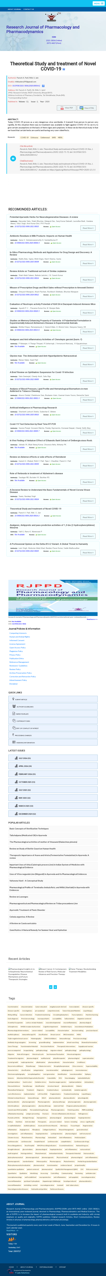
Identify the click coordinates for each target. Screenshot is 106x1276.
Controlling (55, 1173)
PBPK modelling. (87, 1110)
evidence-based (66, 1165)
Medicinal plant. (80, 1137)
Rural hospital (29, 1145)
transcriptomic (74, 1007)
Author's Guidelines (24, 707)
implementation (58, 1042)
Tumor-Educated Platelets (71, 1011)
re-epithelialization (14, 1125)
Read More (87, 228)
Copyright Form (23, 721)
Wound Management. (66, 1129)
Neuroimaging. (70, 1078)
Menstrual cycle (38, 1054)
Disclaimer (13, 684)
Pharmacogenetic (44, 1102)
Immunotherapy (65, 1038)
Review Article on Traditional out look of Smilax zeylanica (38, 271)
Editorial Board (46, 1267)
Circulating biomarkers (61, 1015)
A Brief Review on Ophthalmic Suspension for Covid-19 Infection (42, 372)
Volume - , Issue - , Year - (34, 102)
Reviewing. (79, 1173)
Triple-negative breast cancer (18, 1038)
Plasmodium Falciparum (16, 1090)
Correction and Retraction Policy (22, 676)
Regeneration (87, 1125)
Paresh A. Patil (22, 78)
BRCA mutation (68, 1034)
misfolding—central (30, 1185)
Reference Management (19, 662)
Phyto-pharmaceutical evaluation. (19, 1165)
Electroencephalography (16, 1074)
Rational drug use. (82, 1145)
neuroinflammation (14, 1181)
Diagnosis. (40, 1090)
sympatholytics (66, 1141)
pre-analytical (39, 1011)
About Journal (14, 9)
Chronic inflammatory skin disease (63, 1114)
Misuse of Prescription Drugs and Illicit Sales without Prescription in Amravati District (52, 287)
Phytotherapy (30, 1066)
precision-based (91, 1030)
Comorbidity (51, 1078)
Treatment (30, 1090)
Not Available (20, 346)
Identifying (33, 1173)
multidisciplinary (13, 1034)
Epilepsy (88, 1074)
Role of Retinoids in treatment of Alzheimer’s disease (36, 473)
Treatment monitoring (42, 1015)
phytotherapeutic (59, 1058)
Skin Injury (63, 1125)
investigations (27, 1011)
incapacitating (28, 1050)
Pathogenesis (83, 1114)
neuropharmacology (15, 1177)
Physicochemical (62, 1157)
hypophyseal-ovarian (86, 1046)
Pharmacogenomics (58, 1110)
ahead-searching (73, 1042)
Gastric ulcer (27, 1082)
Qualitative (23, 1173)
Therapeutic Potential (73, 1153)
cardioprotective (56, 1133)
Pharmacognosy (55, 1161)
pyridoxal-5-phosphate (32, 1181)
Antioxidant (52, 1137)
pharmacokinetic (54, 1062)
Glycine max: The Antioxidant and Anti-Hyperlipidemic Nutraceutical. (43, 356)
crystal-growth (13, 1062)
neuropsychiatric (43, 1018)
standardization (28, 1161)
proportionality (80, 1165)
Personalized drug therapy (39, 1110)
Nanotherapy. (27, 1086)
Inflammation (12, 1129)
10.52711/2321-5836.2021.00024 (27, 499)
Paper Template (22, 714)
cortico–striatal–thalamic (34, 1022)
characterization (26, 1007)
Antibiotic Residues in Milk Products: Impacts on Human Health (41, 236)
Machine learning (92, 1015)
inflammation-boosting (15, 1114)
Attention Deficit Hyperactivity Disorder (30, 1078)
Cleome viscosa (13, 1137)
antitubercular (91, 1173)
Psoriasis (46, 1114)
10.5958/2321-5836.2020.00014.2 (26, 86)
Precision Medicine (47, 1046)
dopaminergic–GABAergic (51, 1181)
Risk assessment (92, 1169)
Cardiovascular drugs (81, 1141)
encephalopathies (34, 1074)
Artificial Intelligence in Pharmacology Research (33, 407)
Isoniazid (60, 1185)
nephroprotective (27, 1062)
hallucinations (69, 1018)
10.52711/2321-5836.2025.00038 (27, 262)
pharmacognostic (48, 1157)
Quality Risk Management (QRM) (66, 1169)
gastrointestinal (82, 1129)
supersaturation (88, 1058)
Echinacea (34, 138)
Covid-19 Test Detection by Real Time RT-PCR (33, 424)
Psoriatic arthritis (14, 1118)
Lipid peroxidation (75, 1082)
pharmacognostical (32, 1157)
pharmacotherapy (59, 1102)
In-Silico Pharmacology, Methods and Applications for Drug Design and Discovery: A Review (51, 253)
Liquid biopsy (87, 1011)
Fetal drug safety (73, 1110)
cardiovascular (13, 1141)
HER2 (79, 1034)
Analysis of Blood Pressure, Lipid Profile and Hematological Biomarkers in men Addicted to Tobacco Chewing (49, 390)
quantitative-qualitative (16, 1169)
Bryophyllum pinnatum (61, 1066)
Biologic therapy (28, 1118)
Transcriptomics (77, 1015)
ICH (82, 1169)
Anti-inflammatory (65, 1137)
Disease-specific (13, 1011)
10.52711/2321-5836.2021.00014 (27, 278)
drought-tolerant (14, 1149)
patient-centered (33, 1169)
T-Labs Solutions (22, 1273)
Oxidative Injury (66, 1026)
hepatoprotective (84, 1118)
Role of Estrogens (23, 1054)
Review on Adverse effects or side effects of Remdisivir (38, 457)
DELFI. (44, 1098)
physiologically (83, 1098)
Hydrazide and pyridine (39, 1189)
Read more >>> (92, 619)
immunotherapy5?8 (28, 1034)
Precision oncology (79, 1038)
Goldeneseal (45, 138)
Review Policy (15, 669)
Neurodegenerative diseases (18, 1189)
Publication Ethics (16, 658)
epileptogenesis (67, 1070)
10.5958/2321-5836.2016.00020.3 (27, 311)
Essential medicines (66, 1145)
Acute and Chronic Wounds (47, 1125)
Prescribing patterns (15, 1145)
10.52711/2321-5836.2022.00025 (27, 551)
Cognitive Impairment (50, 1026)
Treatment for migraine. (16, 1058)
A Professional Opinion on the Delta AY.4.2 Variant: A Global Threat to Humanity (49, 544)
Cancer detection (26, 1015)
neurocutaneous (81, 1070)
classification (43, 1034)
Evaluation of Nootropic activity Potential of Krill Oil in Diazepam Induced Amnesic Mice (53, 304)
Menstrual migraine (74, 1054)
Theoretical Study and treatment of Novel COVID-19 (53, 66)
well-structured (85, 1133)
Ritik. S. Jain (34, 78)
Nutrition (19, 1122)
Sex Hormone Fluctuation (55, 1054)
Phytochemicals (40, 1153)
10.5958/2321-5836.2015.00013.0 (27, 330)
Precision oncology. (28, 1018)
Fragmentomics (55, 1094)
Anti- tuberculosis (72, 1185)
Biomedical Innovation (89, 1042)
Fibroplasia (36, 1129)
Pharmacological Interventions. (18, 1030)
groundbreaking (44, 1042)
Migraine (11, 1054)
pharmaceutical (39, 1165)
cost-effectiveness (14, 1094)
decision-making (77, 1030)
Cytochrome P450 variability (17, 1110)
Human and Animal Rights (19, 637)
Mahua (10, 1122)
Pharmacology (40, 1137)
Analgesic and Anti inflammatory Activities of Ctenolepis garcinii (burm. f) (46, 339)
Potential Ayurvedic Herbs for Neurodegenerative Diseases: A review (44, 217)
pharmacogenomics (29, 1106)
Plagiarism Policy (16, 651)
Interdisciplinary (13, 1106)
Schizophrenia (13, 1026)
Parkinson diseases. (57, 1189)
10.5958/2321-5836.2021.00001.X (27, 398)
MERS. (60, 138)
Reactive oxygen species (57, 1082)
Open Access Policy (17, 647)
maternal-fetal (58, 1106)
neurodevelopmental (53, 1022)
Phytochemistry (27, 1137)
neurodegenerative (88, 1177)
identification (62, 1074)
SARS (54, 138)
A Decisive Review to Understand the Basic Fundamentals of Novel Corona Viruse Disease (50, 491)
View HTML (89, 108)
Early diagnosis (13, 1018)
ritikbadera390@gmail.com (25, 82)
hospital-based (40, 1141)
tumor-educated (41, 1007)
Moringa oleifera (26, 1153)
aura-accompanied (14, 1050)
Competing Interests (18, 633)
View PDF (68, 108)
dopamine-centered (84, 1018)
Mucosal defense (14, 1086)
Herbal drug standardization (87, 1161)
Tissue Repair (75, 1125)
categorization (38, 1070)
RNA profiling (12, 1015)
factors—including (71, 1122)
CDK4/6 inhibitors (50, 1038)
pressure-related (56, 1122)
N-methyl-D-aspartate (15, 1022)
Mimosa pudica (42, 1161)
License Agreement (17, 644)
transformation (52, 1165)
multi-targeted (13, 1153)
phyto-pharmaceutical (15, 1157)
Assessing (44, 1173)
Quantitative (12, 1173)
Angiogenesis (24, 1129)
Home (11, 1267)
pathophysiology (41, 1050)
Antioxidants (89, 1082)
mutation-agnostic (80, 1090)
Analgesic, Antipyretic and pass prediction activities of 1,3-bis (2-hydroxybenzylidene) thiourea (52, 526)
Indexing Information (25, 743)
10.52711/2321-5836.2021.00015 (27, 226)
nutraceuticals (85, 1149)
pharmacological (85, 1022)
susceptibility (57, 1018)
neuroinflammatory (70, 1022)
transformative (13, 1007)
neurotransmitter (52, 1070)
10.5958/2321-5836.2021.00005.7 (27, 431)
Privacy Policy (14, 655)
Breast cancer (55, 1034)
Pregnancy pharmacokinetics (76, 1106)
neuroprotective (45, 1177)
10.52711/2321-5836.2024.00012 (27, 295)
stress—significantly (87, 1122)
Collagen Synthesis (49, 1129)
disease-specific (88, 1007)
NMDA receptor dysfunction (30, 1026)
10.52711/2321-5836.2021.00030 (27, 464)
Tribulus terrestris (44, 1066)
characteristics (13, 1070)
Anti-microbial (30, 1122)
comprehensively (53, 1011)
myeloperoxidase (14, 1082)
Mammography (36, 1038)
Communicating (67, 1173)
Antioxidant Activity (56, 1153)
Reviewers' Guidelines (18, 666)
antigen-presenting (32, 1114)
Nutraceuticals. (89, 1153)
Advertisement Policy (18, 680)
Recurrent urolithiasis (15, 1066)
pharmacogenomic (28, 1102)
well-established (30, 1177)
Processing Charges (23, 735)
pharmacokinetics (85, 1181)
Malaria (79, 1086)
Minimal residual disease (16, 1098)
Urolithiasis (81, 1062)
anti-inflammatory (27, 1133)
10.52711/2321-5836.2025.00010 (27, 415)
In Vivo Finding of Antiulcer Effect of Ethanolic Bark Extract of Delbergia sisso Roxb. (51, 440)
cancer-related (37, 1030)
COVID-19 (24, 138)
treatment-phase (53, 1090)
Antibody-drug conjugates (17, 1042)
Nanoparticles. (42, 1118)
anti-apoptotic (73, 1177)
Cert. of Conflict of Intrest (27, 728)
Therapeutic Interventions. (66, 1046)
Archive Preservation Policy (20, 673)
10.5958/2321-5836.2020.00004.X (27, 243)
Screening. (32, 1042)
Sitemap (62, 1267)
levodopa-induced (70, 1181)
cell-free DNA (42, 1094)
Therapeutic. (42, 1122)
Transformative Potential (29, 1046)
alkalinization (40, 1062)
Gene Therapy (13, 1046)
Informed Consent (16, 640)
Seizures (11, 1078)
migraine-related (56, 1050)
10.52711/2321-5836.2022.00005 (27, 379)
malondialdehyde (84, 1078)
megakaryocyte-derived (58, 1007)
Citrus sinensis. (77, 1066)
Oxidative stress (40, 1082)
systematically (66, 1090)
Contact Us (28, 9)
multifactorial (45, 1058)
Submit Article (20, 699)
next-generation (49, 1074)
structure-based (53, 1086)
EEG (60, 1078)
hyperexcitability (91, 1066)
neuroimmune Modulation (84, 1026)
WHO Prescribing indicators (46, 1145)
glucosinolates (28, 1149)
